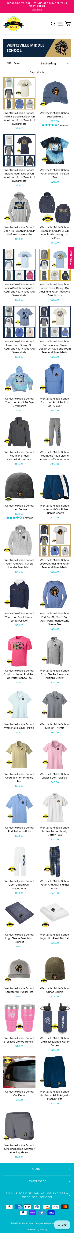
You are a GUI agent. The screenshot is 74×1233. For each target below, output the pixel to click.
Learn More (37, 1181)
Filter (16, 63)
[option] (37, 6)
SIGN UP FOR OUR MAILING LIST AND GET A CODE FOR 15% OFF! (37, 1195)
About (37, 1169)
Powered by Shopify (37, 1229)
